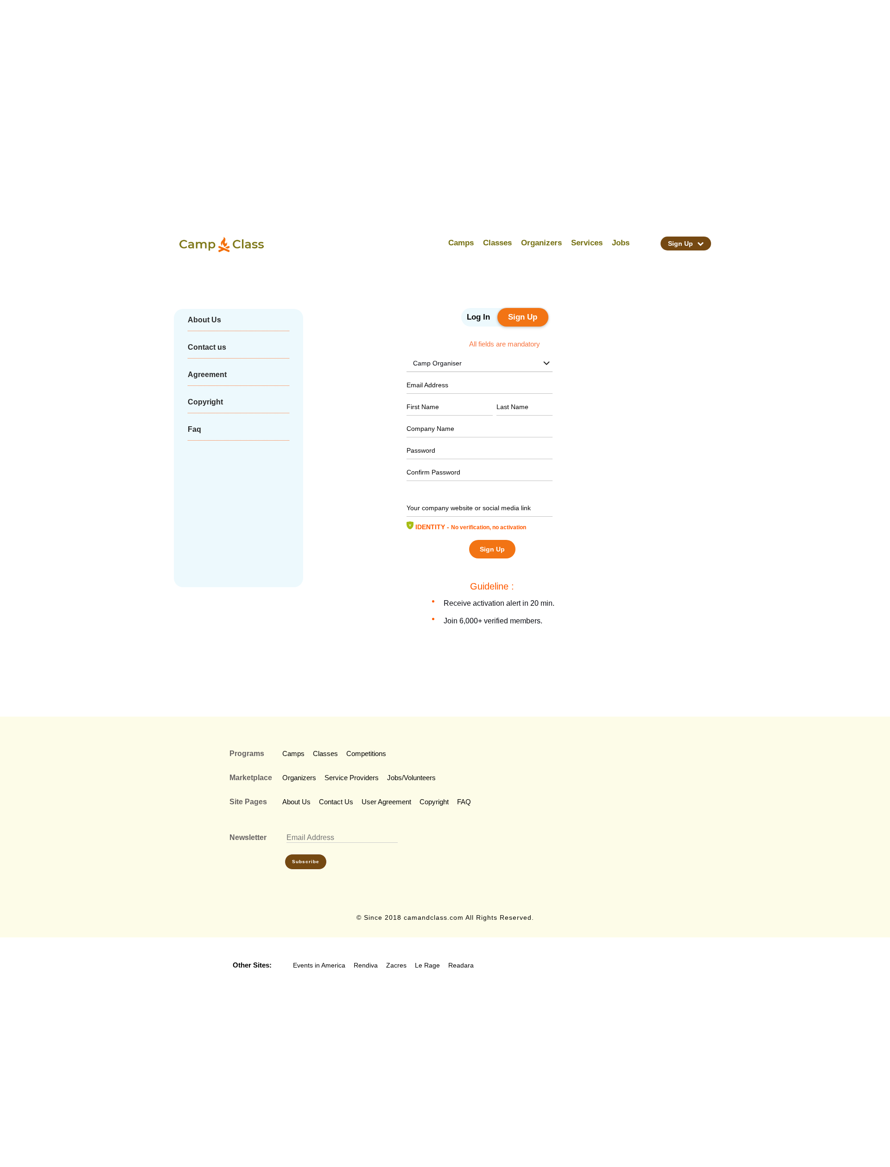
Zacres (396, 965)
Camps (461, 242)
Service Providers (351, 778)
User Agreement (386, 802)
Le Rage (427, 965)
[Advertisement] (457, 83)
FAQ (464, 802)
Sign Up (681, 243)
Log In (478, 317)
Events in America (319, 965)
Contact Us (336, 802)
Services (587, 242)
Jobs (620, 242)
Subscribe (305, 861)
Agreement (207, 374)
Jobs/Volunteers (411, 778)
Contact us (207, 347)
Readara (461, 965)
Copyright (205, 402)
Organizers (541, 242)
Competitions (366, 753)
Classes (497, 242)
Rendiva (366, 965)
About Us (204, 320)
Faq (194, 429)
